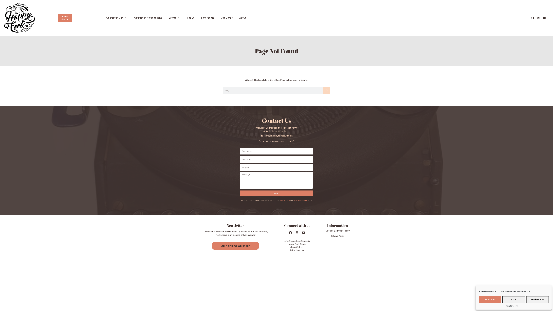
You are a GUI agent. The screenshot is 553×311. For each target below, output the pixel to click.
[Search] (326, 90)
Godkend (490, 299)
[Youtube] (544, 18)
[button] (235, 246)
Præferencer (537, 299)
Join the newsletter (235, 246)
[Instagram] (538, 18)
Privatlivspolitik (512, 306)
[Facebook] (532, 18)
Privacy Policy (284, 200)
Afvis (513, 299)
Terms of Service (300, 200)
